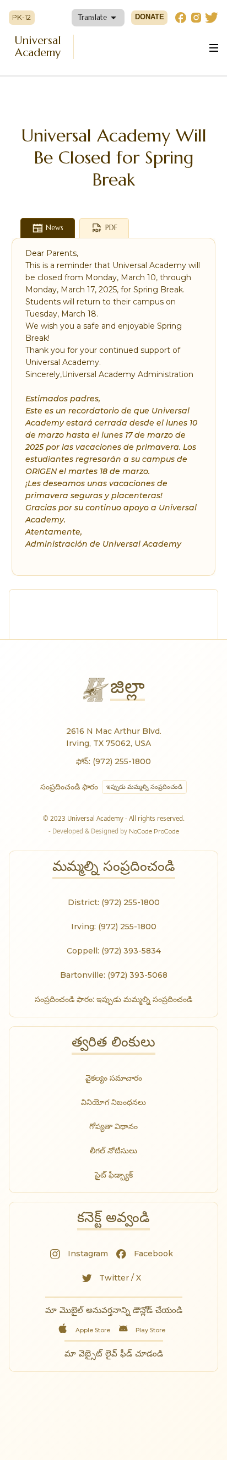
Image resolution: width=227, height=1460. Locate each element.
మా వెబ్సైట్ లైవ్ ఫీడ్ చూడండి (113, 1353)
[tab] (47, 228)
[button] (98, 17)
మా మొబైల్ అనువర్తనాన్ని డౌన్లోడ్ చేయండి (113, 1310)
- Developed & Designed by (113, 831)
